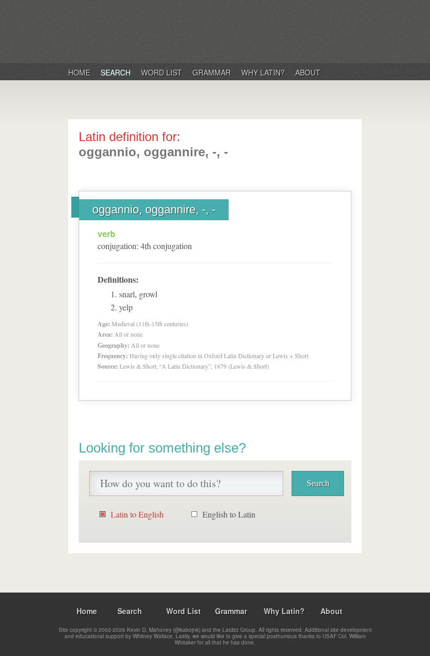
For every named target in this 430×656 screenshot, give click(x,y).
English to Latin (228, 514)
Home (79, 72)
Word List (161, 72)
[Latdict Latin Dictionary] (203, 30)
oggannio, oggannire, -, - (154, 209)
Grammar (211, 72)
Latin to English (137, 514)
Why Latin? (263, 72)
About (307, 72)
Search (116, 72)
